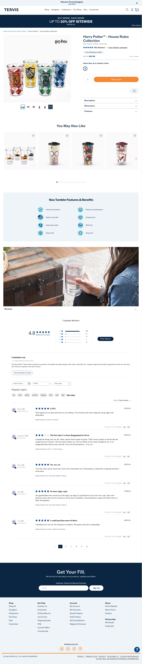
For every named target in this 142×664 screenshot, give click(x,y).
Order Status (75, 617)
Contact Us (42, 606)
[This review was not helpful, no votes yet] (128, 427)
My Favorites (75, 610)
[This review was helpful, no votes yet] (124, 427)
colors (20, 395)
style (57, 395)
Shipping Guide (44, 620)
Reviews (8, 309)
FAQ (39, 624)
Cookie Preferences (129, 656)
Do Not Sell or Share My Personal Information (117, 659)
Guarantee (42, 610)
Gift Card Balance (77, 620)
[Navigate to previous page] (55, 546)
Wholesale (109, 622)
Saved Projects (76, 613)
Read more (89, 444)
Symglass (55, 10)
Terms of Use (91, 656)
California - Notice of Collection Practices (71, 583)
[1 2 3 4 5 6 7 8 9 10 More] (87, 79)
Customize (94, 10)
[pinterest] (80, 649)
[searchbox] (19, 383)
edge (63, 395)
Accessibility (113, 656)
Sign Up (96, 588)
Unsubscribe (43, 631)
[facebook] (74, 649)
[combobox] (41, 384)
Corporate (109, 626)
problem (35, 395)
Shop (47, 10)
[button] (96, 2)
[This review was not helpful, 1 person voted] (128, 456)
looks (50, 395)
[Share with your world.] (134, 91)
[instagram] (68, 649)
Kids (85, 10)
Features (88, 111)
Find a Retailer (111, 606)
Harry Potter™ (22, 31)
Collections (66, 10)
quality (27, 395)
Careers (108, 613)
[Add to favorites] (33, 136)
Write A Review (105, 339)
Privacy (80, 656)
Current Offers (44, 628)
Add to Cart (116, 79)
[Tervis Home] (11, 9)
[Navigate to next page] (87, 546)
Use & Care (42, 617)
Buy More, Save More (71, 21)
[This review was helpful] (124, 456)
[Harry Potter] (61, 42)
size (14, 395)
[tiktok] (62, 649)
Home (5, 31)
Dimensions (89, 106)
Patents (102, 656)
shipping (43, 395)
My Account (75, 606)
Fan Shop (77, 10)
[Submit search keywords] (127, 9)
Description (89, 100)
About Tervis (110, 610)
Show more (71, 395)
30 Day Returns (44, 613)
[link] (23, 107)
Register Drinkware (78, 624)
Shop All (12, 606)
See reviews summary (118, 47)
